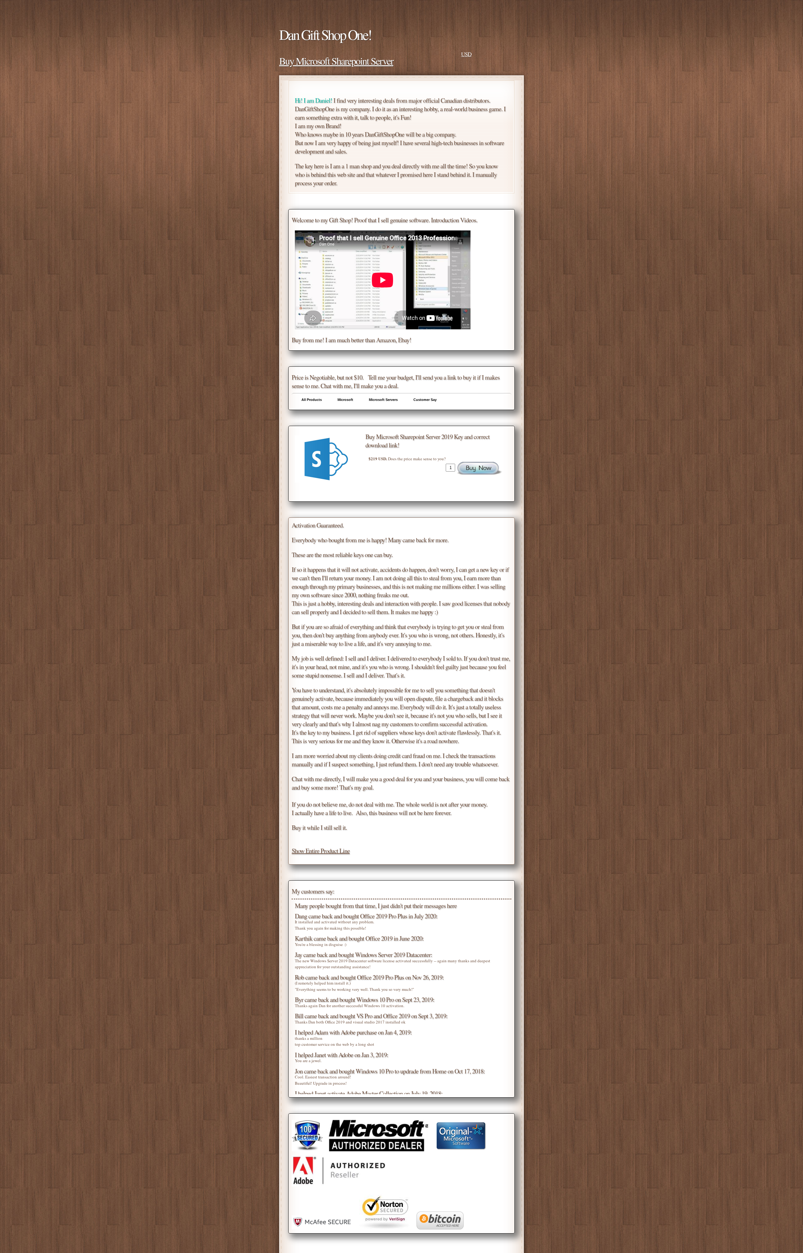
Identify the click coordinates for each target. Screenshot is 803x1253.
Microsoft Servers (383, 400)
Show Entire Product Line (321, 850)
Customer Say (425, 400)
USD (466, 54)
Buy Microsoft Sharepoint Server (336, 61)
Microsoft (345, 400)
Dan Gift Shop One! (325, 34)
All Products (311, 400)
